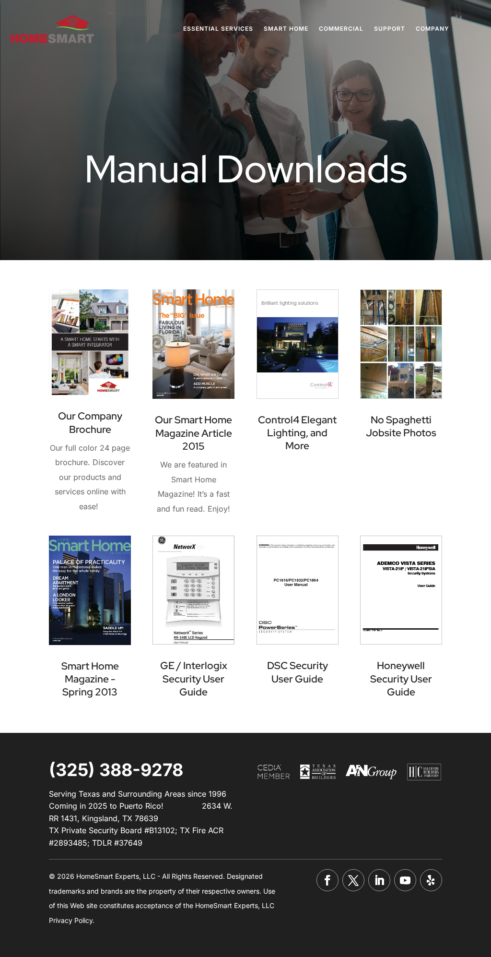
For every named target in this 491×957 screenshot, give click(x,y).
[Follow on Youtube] (405, 880)
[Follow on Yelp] (431, 880)
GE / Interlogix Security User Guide (193, 678)
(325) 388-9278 (116, 769)
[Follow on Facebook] (327, 880)
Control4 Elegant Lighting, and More (297, 433)
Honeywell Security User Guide (401, 678)
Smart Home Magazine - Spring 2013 (90, 679)
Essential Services (218, 29)
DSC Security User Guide (297, 672)
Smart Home (286, 29)
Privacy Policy (71, 920)
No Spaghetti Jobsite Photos (401, 426)
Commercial (341, 29)
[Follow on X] (353, 880)
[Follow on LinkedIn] (379, 880)
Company (432, 29)
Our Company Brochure (90, 422)
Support (389, 29)
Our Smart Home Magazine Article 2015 (193, 433)
